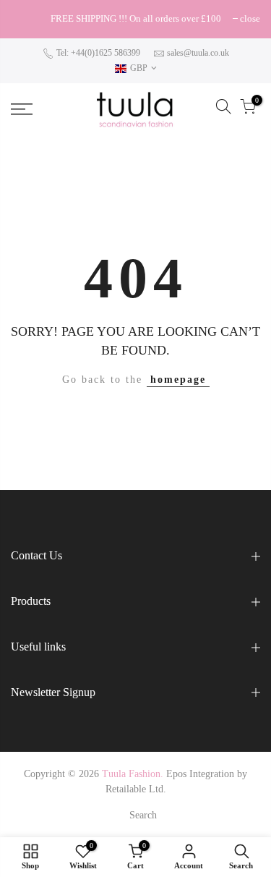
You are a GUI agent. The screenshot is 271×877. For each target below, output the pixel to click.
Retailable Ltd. (136, 789)
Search (143, 815)
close (28, 18)
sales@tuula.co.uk (198, 53)
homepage (178, 379)
